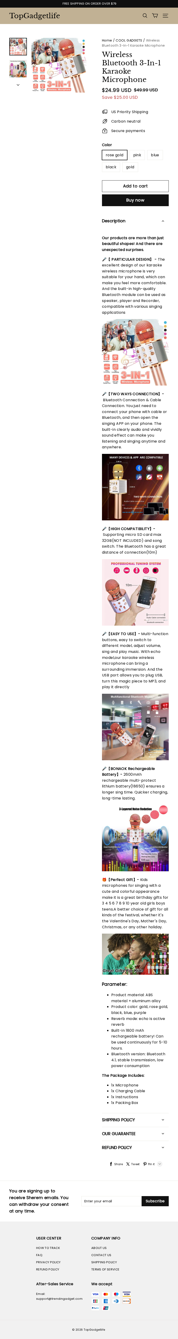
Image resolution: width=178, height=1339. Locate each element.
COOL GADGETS (129, 40)
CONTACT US (101, 1255)
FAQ (39, 1255)
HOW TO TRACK (48, 1248)
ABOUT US (99, 1248)
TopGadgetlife (32, 16)
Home (107, 40)
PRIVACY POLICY (48, 1262)
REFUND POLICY (47, 1269)
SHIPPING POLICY (104, 1262)
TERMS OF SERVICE (105, 1269)
